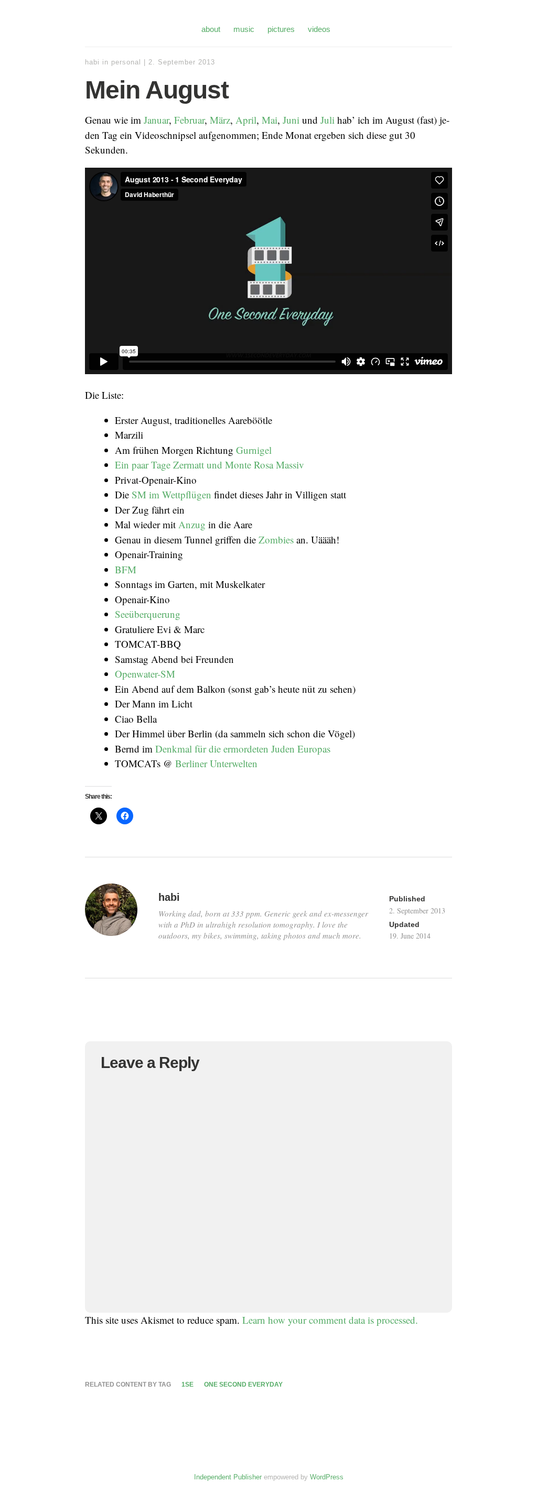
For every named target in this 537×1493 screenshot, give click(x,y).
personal (126, 62)
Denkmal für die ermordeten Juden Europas (242, 748)
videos (319, 29)
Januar (156, 119)
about (210, 29)
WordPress (326, 1477)
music (243, 29)
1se (187, 1384)
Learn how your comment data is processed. (330, 1319)
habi (92, 62)
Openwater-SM (145, 673)
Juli (327, 119)
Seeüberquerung (147, 613)
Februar (189, 119)
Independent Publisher (228, 1477)
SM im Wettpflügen (171, 494)
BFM (125, 569)
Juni (291, 119)
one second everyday (243, 1384)
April (245, 119)
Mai (269, 119)
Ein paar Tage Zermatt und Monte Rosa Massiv (209, 464)
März (220, 119)
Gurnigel (254, 449)
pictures (281, 29)
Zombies (276, 539)
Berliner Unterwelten (216, 763)
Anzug (192, 524)
